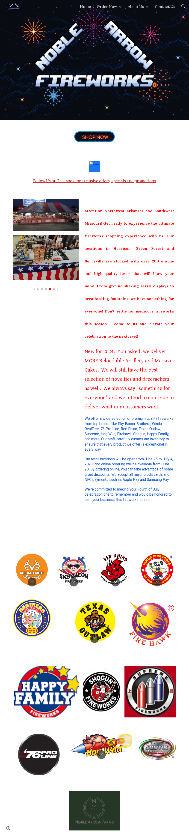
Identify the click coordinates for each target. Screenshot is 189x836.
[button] (183, 6)
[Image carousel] (46, 262)
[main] (94, 181)
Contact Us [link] (165, 6)
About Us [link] (136, 6)
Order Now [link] (107, 6)
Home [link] (85, 6)
